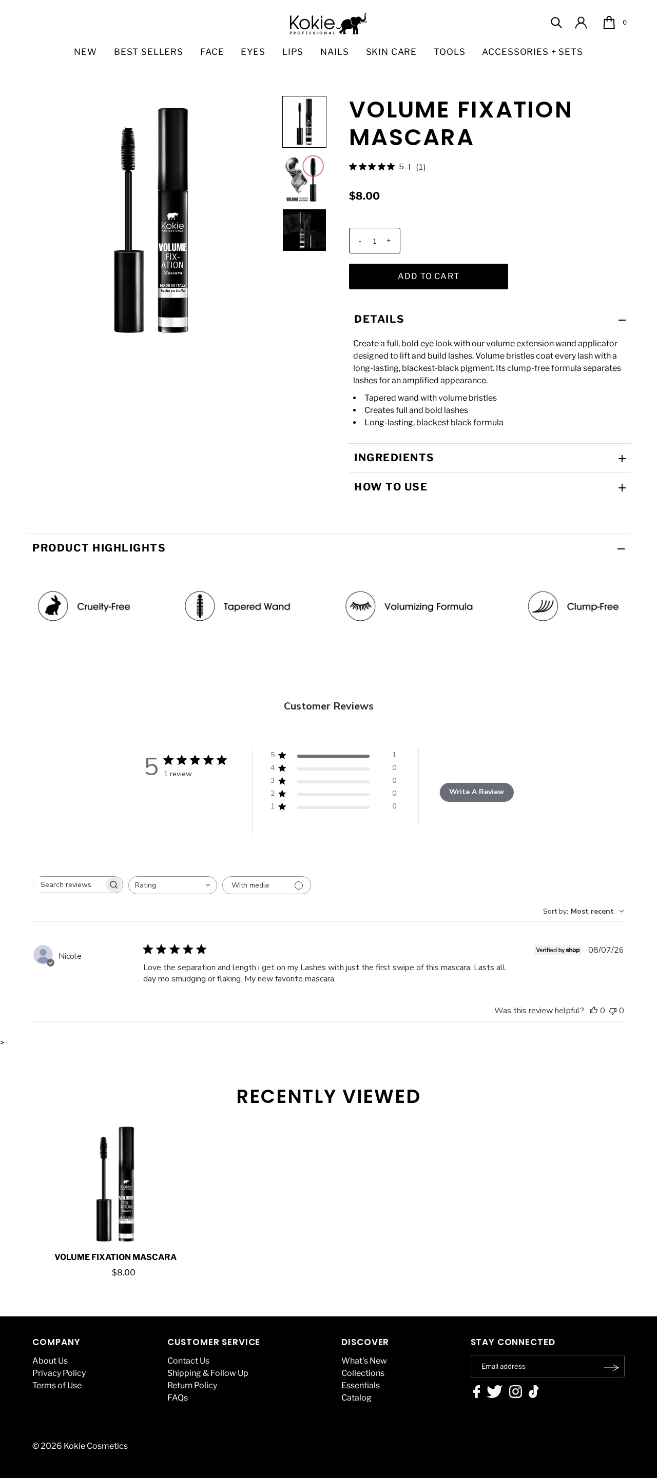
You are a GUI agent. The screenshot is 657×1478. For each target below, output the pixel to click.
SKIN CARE (391, 52)
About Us (50, 1361)
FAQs (177, 1398)
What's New (364, 1361)
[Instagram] (515, 1393)
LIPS (292, 52)
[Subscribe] (612, 1368)
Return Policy (192, 1385)
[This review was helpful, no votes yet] (593, 1010)
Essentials (360, 1385)
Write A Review (476, 792)
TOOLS (449, 52)
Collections (362, 1373)
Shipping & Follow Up (207, 1373)
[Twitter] (495, 1393)
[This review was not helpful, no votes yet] (612, 1010)
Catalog (356, 1398)
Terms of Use (57, 1385)
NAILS (334, 52)
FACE (212, 52)
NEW (85, 52)
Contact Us (188, 1361)
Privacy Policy (59, 1373)
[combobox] (172, 885)
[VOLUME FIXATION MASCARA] (115, 1184)
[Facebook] (476, 1393)
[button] (304, 122)
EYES (253, 52)
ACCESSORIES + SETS (532, 52)
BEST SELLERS (148, 52)
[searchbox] (68, 885)
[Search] (556, 22)
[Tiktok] (534, 1393)
